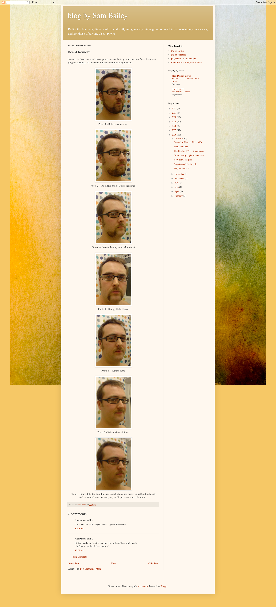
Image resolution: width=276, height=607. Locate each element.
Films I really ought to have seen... (190, 155)
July (177, 182)
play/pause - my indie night (183, 58)
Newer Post (74, 563)
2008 (174, 125)
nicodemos (143, 586)
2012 (174, 108)
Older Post (153, 563)
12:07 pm (79, 550)
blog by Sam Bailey (98, 15)
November (180, 173)
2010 (174, 117)
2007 (174, 130)
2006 (174, 134)
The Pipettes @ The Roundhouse (189, 150)
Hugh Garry (178, 89)
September (180, 178)
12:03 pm (79, 528)
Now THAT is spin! (183, 159)
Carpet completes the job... (186, 164)
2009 (174, 121)
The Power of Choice (181, 91)
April (177, 191)
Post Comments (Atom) (91, 568)
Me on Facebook (178, 54)
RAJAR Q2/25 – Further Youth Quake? (185, 80)
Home (113, 563)
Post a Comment (79, 556)
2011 (174, 112)
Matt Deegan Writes (181, 75)
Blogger (164, 586)
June (177, 186)
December (179, 138)
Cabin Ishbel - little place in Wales (186, 62)
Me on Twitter (177, 50)
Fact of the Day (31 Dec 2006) (188, 142)
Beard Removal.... (182, 146)
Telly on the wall (181, 168)
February (179, 195)
